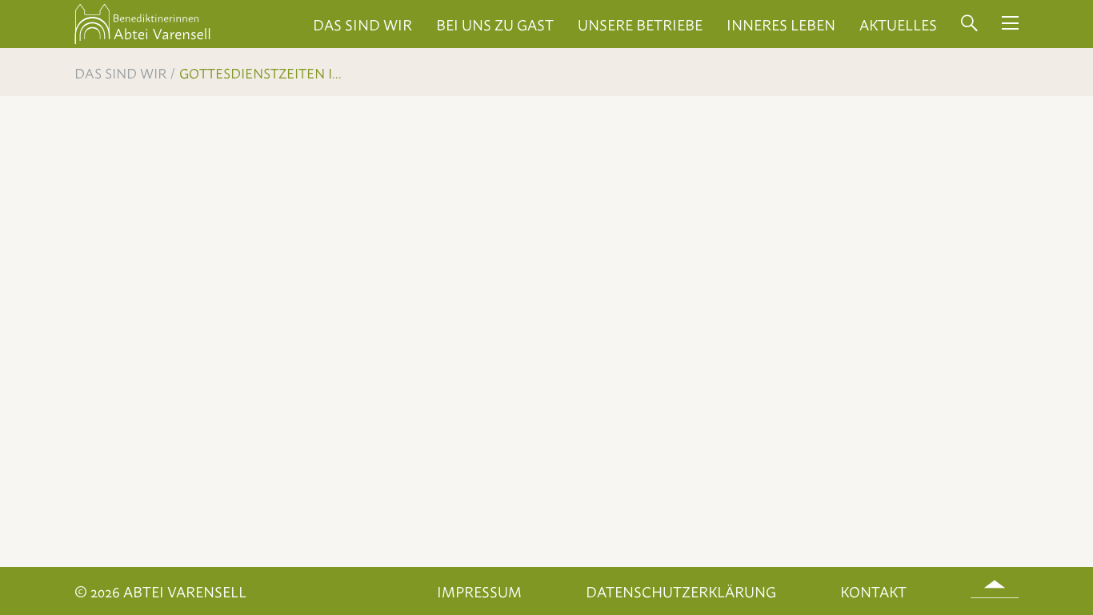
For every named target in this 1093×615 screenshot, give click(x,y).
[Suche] (969, 24)
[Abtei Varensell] (142, 41)
